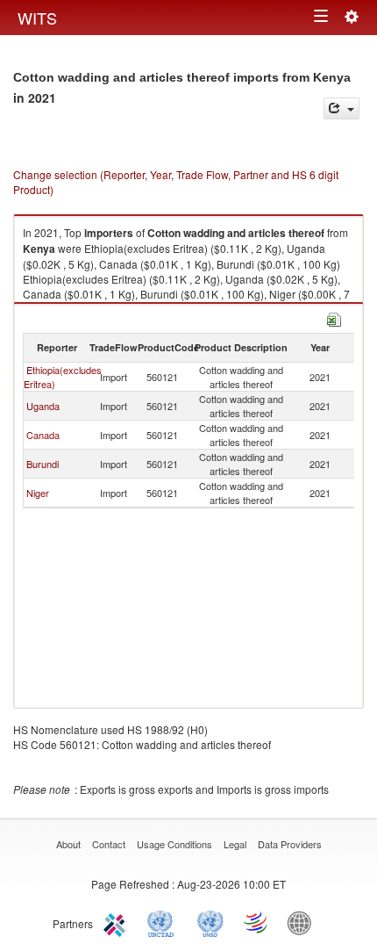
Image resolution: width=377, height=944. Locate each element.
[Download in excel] (334, 317)
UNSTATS (210, 922)
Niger (37, 493)
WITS (37, 17)
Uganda (43, 406)
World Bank (303, 922)
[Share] (341, 108)
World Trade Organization (256, 922)
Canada (43, 435)
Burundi (42, 464)
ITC (117, 922)
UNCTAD (163, 922)
